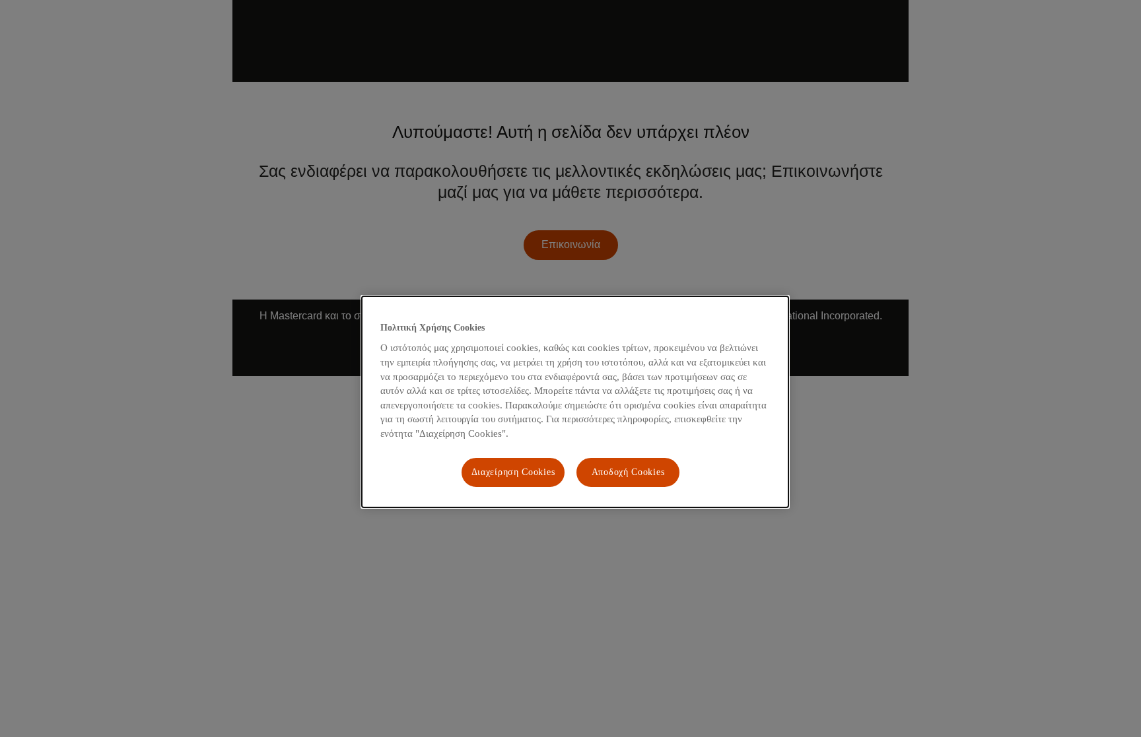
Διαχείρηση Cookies (513, 472)
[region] (575, 402)
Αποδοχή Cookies (628, 472)
